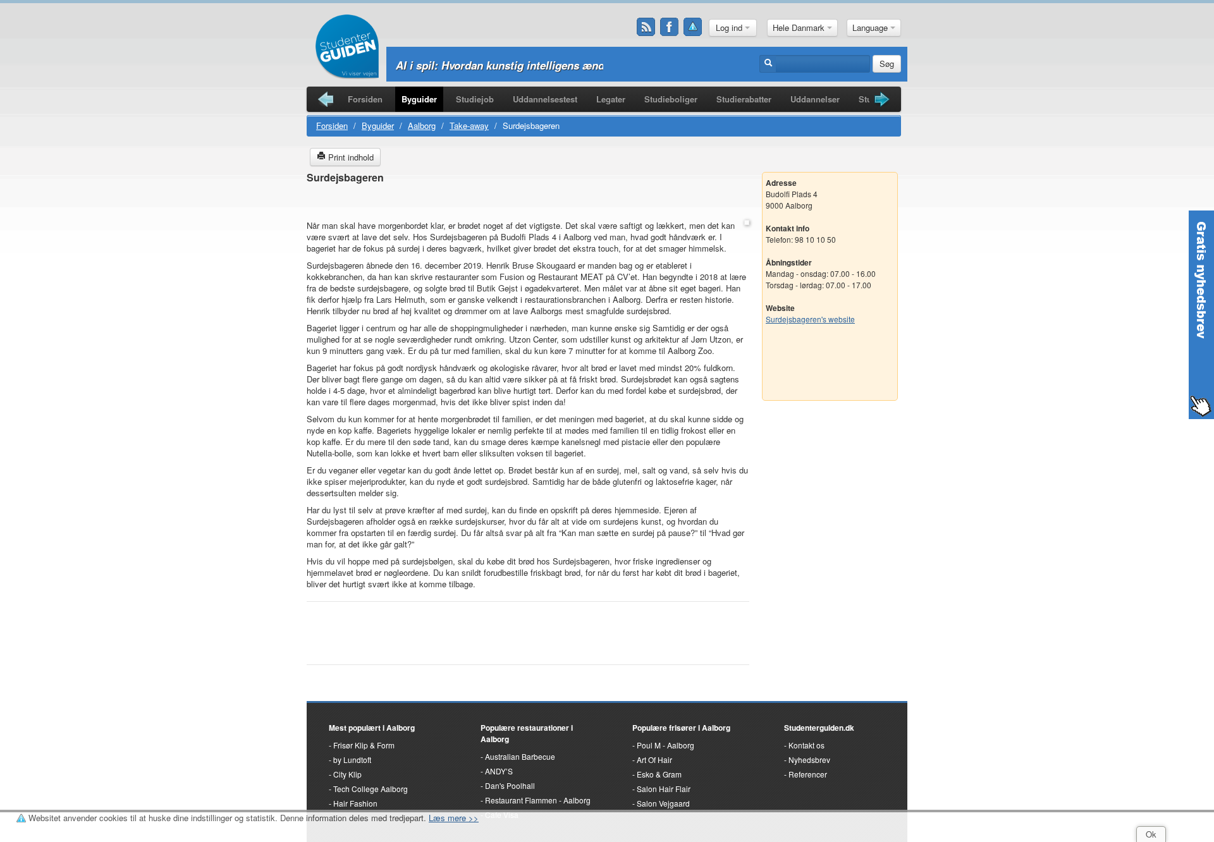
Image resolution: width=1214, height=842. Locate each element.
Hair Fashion (355, 803)
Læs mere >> (454, 818)
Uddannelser (815, 99)
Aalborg (422, 125)
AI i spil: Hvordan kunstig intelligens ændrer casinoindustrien (551, 65)
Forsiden (365, 99)
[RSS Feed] (646, 27)
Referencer (807, 774)
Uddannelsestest (545, 99)
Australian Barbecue (520, 756)
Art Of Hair (654, 759)
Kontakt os (806, 745)
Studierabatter (743, 99)
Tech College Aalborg (370, 788)
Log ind (730, 27)
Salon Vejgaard (663, 803)
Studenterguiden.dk (819, 727)
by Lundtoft (352, 759)
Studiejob (475, 99)
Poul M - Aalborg (665, 745)
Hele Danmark (800, 27)
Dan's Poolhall (510, 785)
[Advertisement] (528, 202)
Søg (887, 64)
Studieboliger (670, 99)
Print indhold (350, 157)
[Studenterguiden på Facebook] (669, 27)
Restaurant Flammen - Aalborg (538, 800)
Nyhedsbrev (809, 759)
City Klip (347, 774)
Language (871, 27)
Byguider (419, 99)
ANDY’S (499, 771)
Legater (610, 99)
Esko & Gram (659, 774)
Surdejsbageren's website (810, 319)
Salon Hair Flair (663, 788)
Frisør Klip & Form (364, 745)
